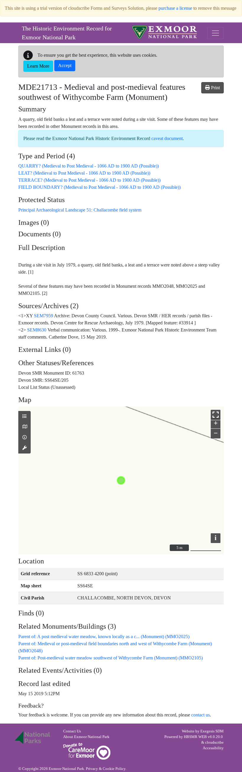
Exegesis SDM (212, 731)
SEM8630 (36, 329)
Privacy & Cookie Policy (105, 769)
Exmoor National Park (164, 32)
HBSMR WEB (195, 737)
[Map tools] (24, 448)
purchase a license (175, 8)
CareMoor (86, 751)
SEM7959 (43, 315)
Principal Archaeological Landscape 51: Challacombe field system (79, 209)
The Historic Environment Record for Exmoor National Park (67, 32)
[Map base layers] (24, 427)
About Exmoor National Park (86, 737)
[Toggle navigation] (215, 33)
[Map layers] (24, 416)
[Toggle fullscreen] (215, 415)
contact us (200, 714)
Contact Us (72, 731)
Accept (64, 65)
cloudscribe (214, 742)
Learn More (38, 66)
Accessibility (213, 748)
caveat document (167, 138)
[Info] (24, 437)
